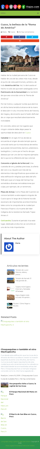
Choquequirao (27, 375)
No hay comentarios (26, 32)
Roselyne (4, 375)
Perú (17, 379)
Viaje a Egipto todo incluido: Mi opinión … (23, 296)
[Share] (19, 37)
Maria (4, 32)
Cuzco (12, 32)
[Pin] (7, 37)
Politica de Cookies (28, 445)
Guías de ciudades (8, 379)
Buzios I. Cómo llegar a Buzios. (21, 305)
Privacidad (17, 445)
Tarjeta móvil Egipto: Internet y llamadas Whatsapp (23, 289)
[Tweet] (32, 37)
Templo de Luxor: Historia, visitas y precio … (22, 272)
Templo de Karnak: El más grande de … (23, 280)
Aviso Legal (9, 445)
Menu (3, 13)
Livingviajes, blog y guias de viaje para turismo (16, 441)
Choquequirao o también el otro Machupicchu (18, 350)
